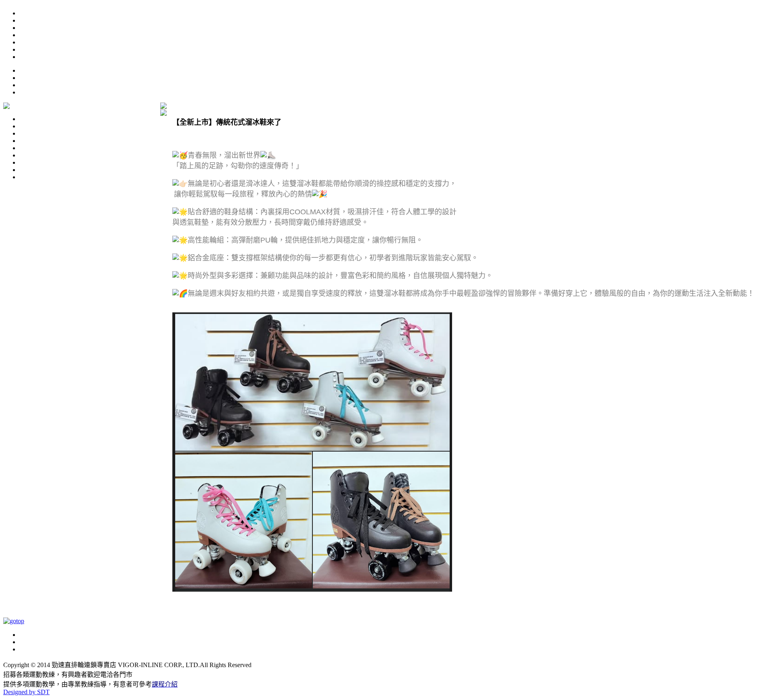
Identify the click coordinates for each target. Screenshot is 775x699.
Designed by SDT (26, 692)
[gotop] (13, 620)
